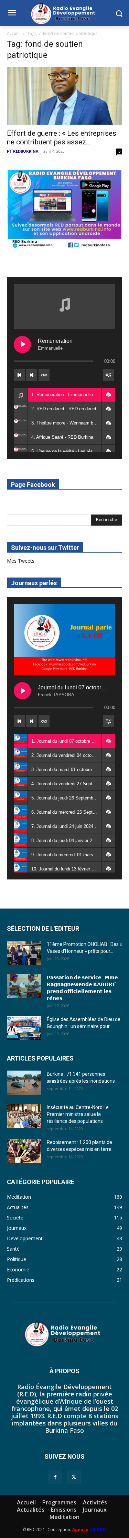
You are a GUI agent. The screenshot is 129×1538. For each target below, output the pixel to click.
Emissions (63, 1509)
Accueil (14, 33)
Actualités (30, 1509)
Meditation (64, 1517)
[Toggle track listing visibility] (108, 375)
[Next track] (31, 375)
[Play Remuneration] (22, 344)
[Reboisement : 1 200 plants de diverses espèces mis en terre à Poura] (24, 1151)
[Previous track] (19, 375)
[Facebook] (55, 1477)
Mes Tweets (20, 560)
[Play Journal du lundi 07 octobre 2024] (22, 690)
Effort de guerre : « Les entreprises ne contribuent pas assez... (61, 137)
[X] (74, 1477)
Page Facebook (33, 485)
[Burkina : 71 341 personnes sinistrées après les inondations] (24, 1083)
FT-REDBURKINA (23, 151)
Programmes (59, 1502)
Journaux (95, 1509)
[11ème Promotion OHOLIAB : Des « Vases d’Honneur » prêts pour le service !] (24, 953)
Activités (95, 1502)
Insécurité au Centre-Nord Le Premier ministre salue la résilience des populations (78, 1114)
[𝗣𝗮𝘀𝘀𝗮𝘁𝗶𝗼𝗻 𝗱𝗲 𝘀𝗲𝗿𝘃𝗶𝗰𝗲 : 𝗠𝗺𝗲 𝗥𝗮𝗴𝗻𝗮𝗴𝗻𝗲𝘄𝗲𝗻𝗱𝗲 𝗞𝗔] (24, 986)
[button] (108, 395)
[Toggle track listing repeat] (44, 375)
